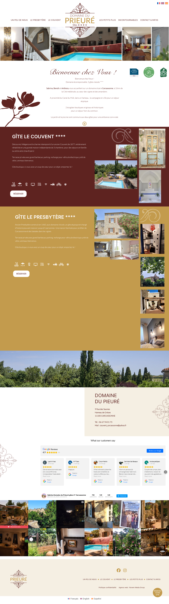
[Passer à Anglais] (162, 3)
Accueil (67, 4)
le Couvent (54, 20)
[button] (40, 471)
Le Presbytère (38, 20)
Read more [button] (46, 476)
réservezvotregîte (157, 592)
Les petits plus (107, 20)
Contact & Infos (149, 20)
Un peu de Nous (19, 20)
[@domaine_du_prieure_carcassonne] (44, 496)
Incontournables (128, 20)
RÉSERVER (18, 194)
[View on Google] (45, 462)
